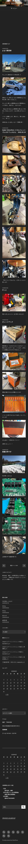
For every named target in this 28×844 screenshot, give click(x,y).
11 (7, 682)
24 (3, 688)
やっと (4, 290)
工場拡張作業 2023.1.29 (8, 662)
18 (7, 685)
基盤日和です (7, 452)
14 (17, 682)
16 (24, 682)
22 (21, 685)
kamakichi (5, 643)
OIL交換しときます (7, 601)
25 (7, 688)
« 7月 (7, 694)
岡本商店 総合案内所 (8, 818)
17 (3, 685)
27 (14, 688)
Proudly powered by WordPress (10, 840)
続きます (4, 615)
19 (10, 685)
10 (3, 682)
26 (10, 688)
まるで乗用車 (7, 50)
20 (14, 685)
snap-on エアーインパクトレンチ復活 (12, 641)
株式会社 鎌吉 (8, 2)
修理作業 (4, 620)
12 (10, 682)
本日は (4, 606)
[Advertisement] (14, 25)
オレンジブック (7, 322)
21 (17, 685)
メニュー (15, 8)
